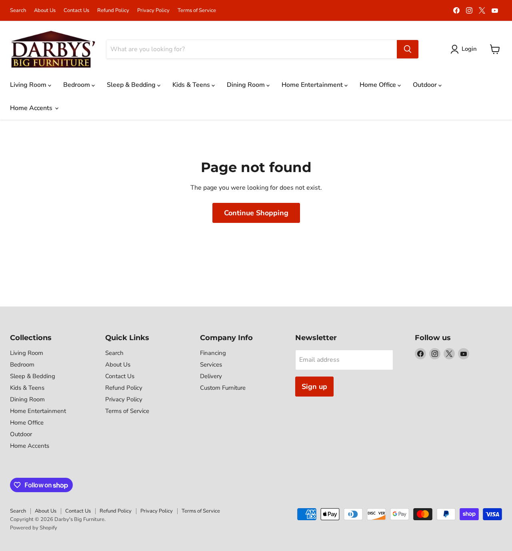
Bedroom (77, 84)
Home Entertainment (313, 84)
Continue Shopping (256, 213)
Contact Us (76, 11)
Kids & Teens (192, 84)
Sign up (314, 386)
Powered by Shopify (33, 527)
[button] (465, 49)
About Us (45, 11)
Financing (213, 353)
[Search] (407, 49)
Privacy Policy (153, 11)
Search (18, 11)
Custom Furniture (223, 388)
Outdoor (425, 84)
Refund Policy (113, 11)
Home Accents (32, 108)
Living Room (29, 84)
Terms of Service (197, 11)
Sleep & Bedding (132, 84)
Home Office (379, 84)
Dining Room (246, 84)
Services (211, 365)
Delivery (211, 376)
